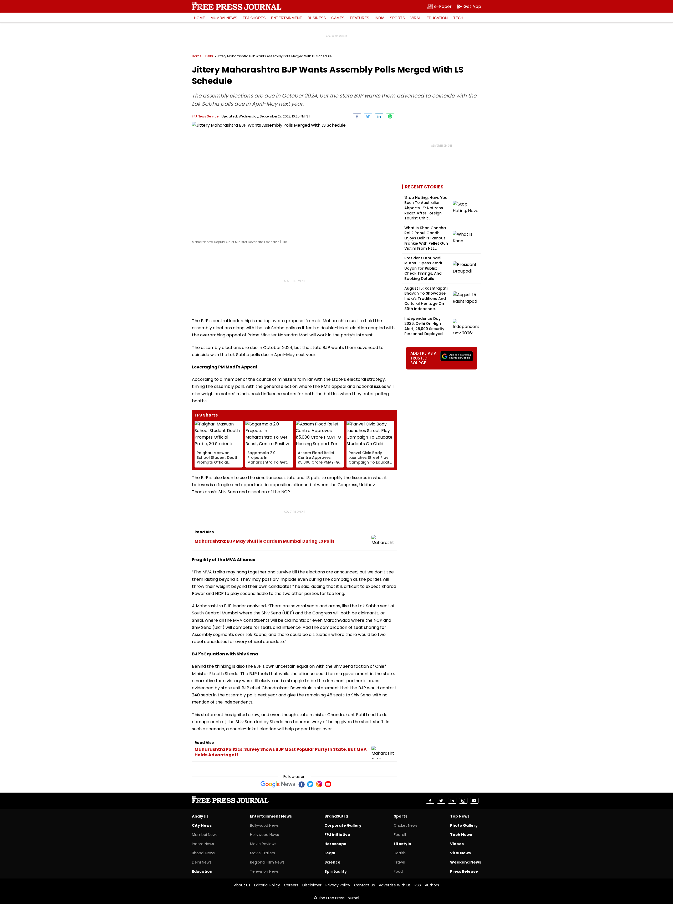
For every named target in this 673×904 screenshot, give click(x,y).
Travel (399, 862)
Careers (291, 885)
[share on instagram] (463, 801)
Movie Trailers (262, 853)
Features (359, 18)
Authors (432, 885)
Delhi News (201, 862)
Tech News (461, 834)
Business (317, 18)
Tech (458, 18)
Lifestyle (402, 843)
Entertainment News (271, 816)
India (379, 18)
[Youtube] (328, 784)
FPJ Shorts (254, 18)
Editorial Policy (267, 885)
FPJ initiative (337, 834)
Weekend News (465, 862)
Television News (264, 871)
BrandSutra (336, 816)
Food (398, 871)
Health (400, 853)
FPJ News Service (205, 116)
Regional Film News (267, 862)
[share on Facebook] (357, 116)
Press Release (464, 871)
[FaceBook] (301, 784)
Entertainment (286, 18)
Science (332, 862)
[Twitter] (310, 784)
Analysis (200, 816)
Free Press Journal (237, 6)
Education (437, 18)
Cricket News (405, 825)
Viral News (460, 853)
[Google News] (278, 784)
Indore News (203, 843)
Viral (415, 18)
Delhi (209, 56)
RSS (418, 885)
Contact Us (364, 885)
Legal (329, 853)
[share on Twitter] (368, 116)
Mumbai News (224, 18)
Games (337, 18)
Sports (397, 18)
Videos (457, 843)
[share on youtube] (474, 801)
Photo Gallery (464, 825)
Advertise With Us (395, 885)
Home (199, 18)
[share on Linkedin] (379, 116)
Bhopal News (203, 853)
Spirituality (335, 871)
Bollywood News (264, 825)
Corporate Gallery (342, 825)
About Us (242, 885)
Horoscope (335, 843)
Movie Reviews (263, 843)
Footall (400, 834)
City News (202, 825)
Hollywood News (264, 834)
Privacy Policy (337, 885)
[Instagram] (319, 784)
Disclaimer (312, 885)
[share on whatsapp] (390, 116)
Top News (460, 816)
